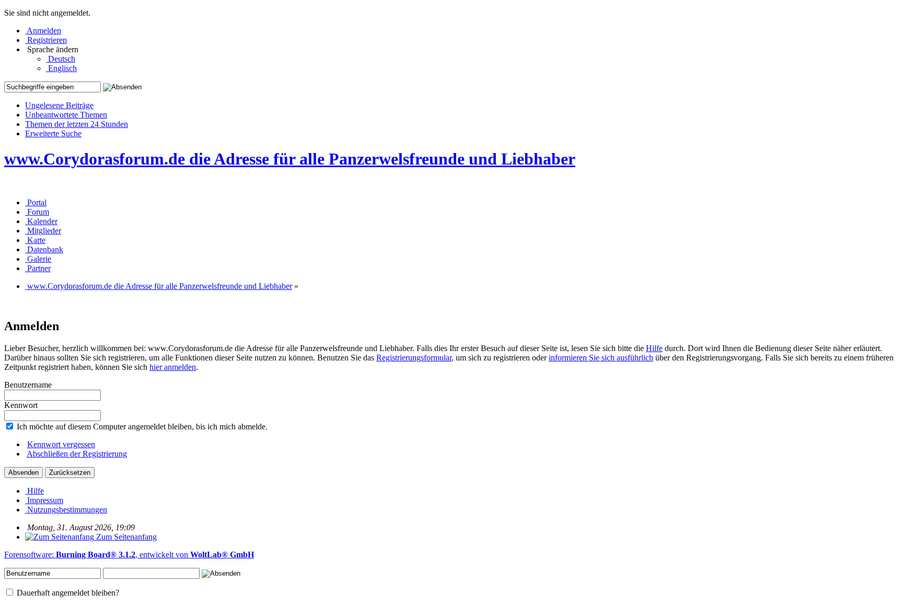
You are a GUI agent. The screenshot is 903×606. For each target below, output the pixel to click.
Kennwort (21, 405)
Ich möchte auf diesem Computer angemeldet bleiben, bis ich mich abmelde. (141, 426)
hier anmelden (172, 367)
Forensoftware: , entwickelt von (129, 554)
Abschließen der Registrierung (77, 453)
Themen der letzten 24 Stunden (76, 124)
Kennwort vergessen (61, 444)
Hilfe (654, 348)
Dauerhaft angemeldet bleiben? (67, 592)
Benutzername (28, 384)
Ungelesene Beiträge (59, 105)
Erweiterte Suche (53, 133)
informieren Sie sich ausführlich (601, 357)
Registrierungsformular (414, 357)
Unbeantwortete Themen (66, 114)
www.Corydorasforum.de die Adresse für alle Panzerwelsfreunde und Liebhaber (289, 158)
